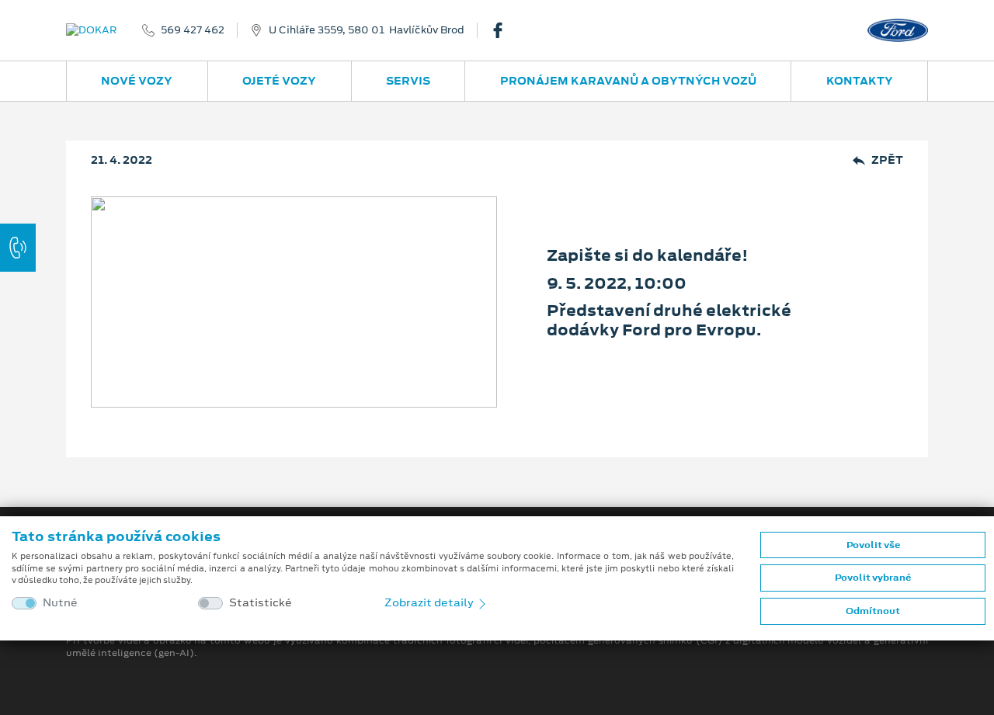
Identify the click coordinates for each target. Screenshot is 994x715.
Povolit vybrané (873, 577)
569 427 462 (192, 30)
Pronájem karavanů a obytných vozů (628, 81)
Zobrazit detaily (430, 602)
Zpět (887, 160)
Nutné (60, 602)
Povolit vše (873, 545)
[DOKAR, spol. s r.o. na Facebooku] (504, 30)
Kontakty (859, 81)
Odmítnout (873, 611)
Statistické (260, 602)
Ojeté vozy (279, 81)
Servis (408, 81)
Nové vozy (136, 81)
